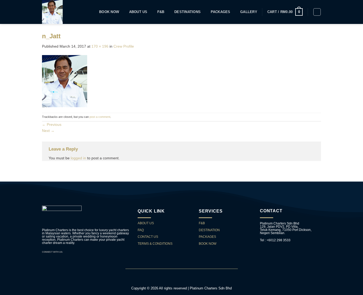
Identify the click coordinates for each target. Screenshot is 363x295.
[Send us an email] (71, 251)
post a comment (100, 116)
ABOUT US (146, 223)
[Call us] (75, 251)
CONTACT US (148, 237)
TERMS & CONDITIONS (155, 244)
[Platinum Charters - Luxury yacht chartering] (58, 12)
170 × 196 (99, 46)
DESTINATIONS (187, 12)
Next (48, 130)
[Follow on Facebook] (67, 251)
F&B (160, 12)
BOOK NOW (207, 244)
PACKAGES (220, 12)
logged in (78, 158)
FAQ (141, 230)
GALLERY (248, 12)
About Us (138, 12)
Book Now (109, 12)
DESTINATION (209, 230)
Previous (51, 124)
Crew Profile (123, 46)
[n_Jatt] (64, 80)
